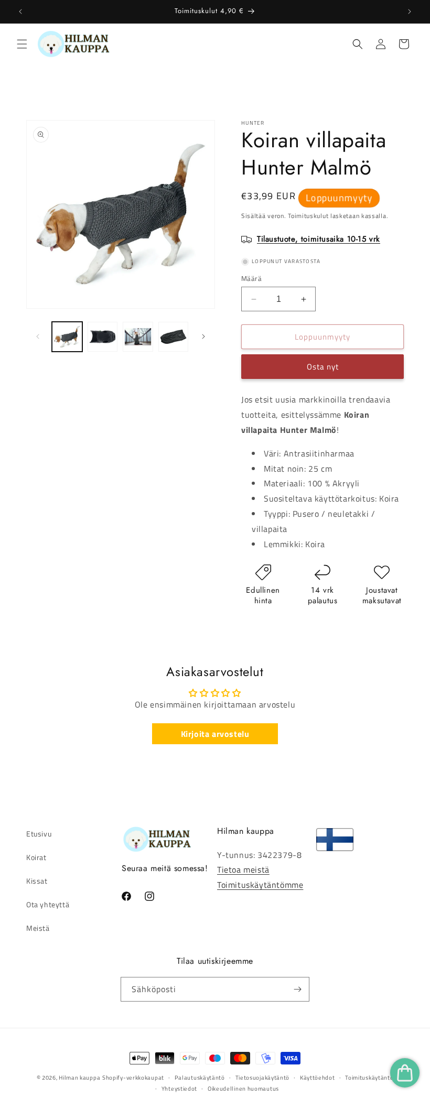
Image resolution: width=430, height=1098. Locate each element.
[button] (22, 44)
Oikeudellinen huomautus (243, 1088)
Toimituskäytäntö (369, 1077)
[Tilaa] (297, 989)
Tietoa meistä (243, 869)
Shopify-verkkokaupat (133, 1077)
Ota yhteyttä (47, 904)
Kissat (37, 880)
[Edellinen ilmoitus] (20, 11)
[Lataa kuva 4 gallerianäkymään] (173, 337)
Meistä (38, 927)
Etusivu (38, 833)
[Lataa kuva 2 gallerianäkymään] (103, 337)
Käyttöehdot (317, 1077)
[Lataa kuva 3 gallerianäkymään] (138, 337)
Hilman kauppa (79, 1077)
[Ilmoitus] (409, 11)
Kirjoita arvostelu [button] (215, 733)
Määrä (251, 279)
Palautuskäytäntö (200, 1077)
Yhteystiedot (179, 1088)
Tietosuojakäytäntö (262, 1077)
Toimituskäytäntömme (260, 884)
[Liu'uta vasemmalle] (37, 336)
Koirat (36, 857)
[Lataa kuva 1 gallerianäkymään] (67, 337)
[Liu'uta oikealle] (203, 336)
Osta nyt (323, 367)
